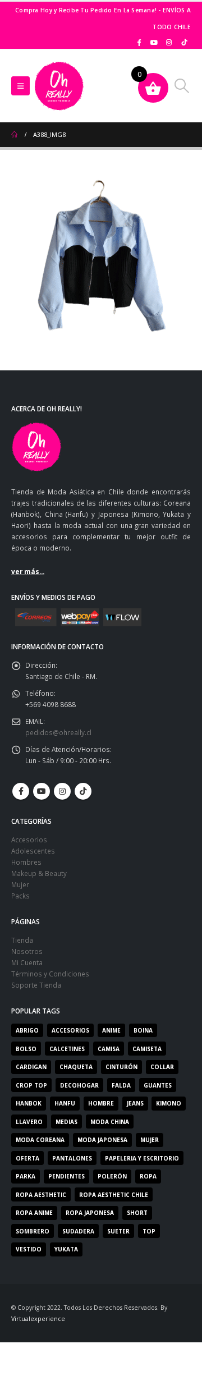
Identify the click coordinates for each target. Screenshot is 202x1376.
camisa (109, 1049)
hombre (101, 1103)
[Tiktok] (184, 42)
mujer (149, 1140)
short (137, 1213)
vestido (29, 1249)
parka (25, 1176)
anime (111, 1030)
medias (66, 1122)
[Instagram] (169, 42)
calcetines (67, 1049)
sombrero (32, 1231)
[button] (20, 85)
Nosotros (27, 951)
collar (162, 1067)
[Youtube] (154, 42)
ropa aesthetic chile (113, 1195)
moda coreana (40, 1140)
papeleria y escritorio (142, 1158)
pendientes (66, 1176)
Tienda (22, 939)
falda (121, 1085)
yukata (66, 1249)
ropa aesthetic (41, 1195)
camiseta (147, 1049)
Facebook (20, 791)
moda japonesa (102, 1140)
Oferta (27, 1158)
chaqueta (76, 1067)
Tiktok (83, 791)
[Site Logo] (59, 86)
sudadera (78, 1231)
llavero (29, 1122)
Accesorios (29, 839)
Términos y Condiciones (50, 973)
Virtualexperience (38, 1319)
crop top (31, 1085)
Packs (20, 895)
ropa (148, 1176)
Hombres (26, 861)
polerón (112, 1176)
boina (143, 1030)
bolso (26, 1049)
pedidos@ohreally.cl (58, 732)
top (149, 1231)
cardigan (31, 1067)
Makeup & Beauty (39, 873)
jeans (135, 1103)
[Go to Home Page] (14, 134)
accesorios (70, 1030)
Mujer (20, 884)
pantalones (72, 1158)
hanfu (64, 1103)
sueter (118, 1231)
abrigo (27, 1030)
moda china (109, 1122)
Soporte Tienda (36, 984)
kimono (168, 1103)
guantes (158, 1085)
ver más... (27, 571)
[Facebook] (139, 42)
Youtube (41, 791)
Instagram (62, 791)
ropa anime (34, 1213)
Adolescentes (33, 850)
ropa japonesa (90, 1213)
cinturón (121, 1067)
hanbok (29, 1103)
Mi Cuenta (27, 962)
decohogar (79, 1085)
